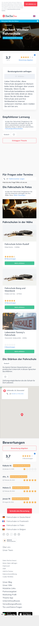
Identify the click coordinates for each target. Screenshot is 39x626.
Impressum (6, 566)
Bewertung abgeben (26, 60)
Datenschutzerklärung (10, 574)
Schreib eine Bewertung (19, 511)
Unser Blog (7, 582)
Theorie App (8, 598)
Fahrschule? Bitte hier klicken (10, 21)
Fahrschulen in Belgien (16, 529)
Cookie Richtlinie (8, 577)
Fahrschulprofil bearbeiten (14, 129)
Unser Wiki (7, 585)
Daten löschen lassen (9, 560)
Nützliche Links (9, 588)
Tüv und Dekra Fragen (12, 607)
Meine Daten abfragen (10, 563)
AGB (4, 569)
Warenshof (8, 25)
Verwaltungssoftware (12, 604)
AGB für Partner (8, 571)
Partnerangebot (9, 591)
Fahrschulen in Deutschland (18, 517)
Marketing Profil (9, 594)
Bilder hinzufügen (19, 195)
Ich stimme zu (31, 4)
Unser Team (8, 550)
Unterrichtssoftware (11, 601)
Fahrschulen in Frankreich (18, 521)
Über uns (6, 547)
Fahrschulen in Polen (15, 525)
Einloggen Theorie (19, 141)
